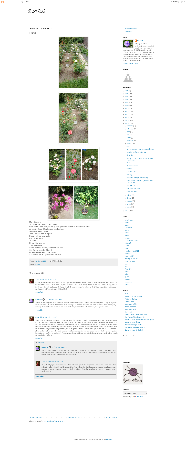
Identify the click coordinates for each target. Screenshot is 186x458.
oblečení (128, 243)
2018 (127, 111)
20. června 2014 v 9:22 (59, 347)
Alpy (128, 146)
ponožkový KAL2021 (132, 251)
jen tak (127, 230)
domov (127, 222)
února (129, 204)
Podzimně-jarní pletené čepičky (137, 178)
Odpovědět (39, 292)
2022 (127, 100)
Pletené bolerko (132, 191)
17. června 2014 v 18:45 (54, 299)
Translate (139, 397)
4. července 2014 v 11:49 (54, 362)
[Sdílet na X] (56, 261)
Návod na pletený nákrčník (134, 330)
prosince (130, 126)
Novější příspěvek (36, 417)
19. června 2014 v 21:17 (48, 317)
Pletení (127, 248)
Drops (127, 225)
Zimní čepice (129, 312)
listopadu (130, 129)
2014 (127, 123)
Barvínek (36, 12)
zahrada (37, 264)
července (130, 141)
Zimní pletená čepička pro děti (135, 317)
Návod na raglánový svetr (133, 296)
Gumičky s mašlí (132, 166)
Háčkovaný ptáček (131, 304)
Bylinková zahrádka (133, 188)
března (129, 201)
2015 (127, 120)
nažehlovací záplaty (131, 241)
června (129, 144)
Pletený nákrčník (130, 307)
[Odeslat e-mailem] (51, 261)
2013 (127, 211)
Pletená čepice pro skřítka (133, 325)
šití (126, 266)
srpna (129, 138)
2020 (127, 106)
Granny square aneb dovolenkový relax (140, 149)
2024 (127, 94)
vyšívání (127, 279)
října (128, 132)
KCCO (127, 233)
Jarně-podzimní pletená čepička (136, 314)
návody (127, 238)
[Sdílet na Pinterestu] (61, 261)
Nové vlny (130, 155)
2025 (127, 91)
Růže (128, 163)
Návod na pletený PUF (132, 322)
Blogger (109, 439)
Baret (126, 294)
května (129, 195)
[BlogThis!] (53, 261)
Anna (37, 279)
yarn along (128, 282)
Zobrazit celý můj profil (130, 64)
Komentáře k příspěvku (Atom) (54, 421)
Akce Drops (129, 220)
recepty (127, 264)
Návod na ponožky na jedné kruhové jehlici (139, 320)
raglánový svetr (130, 261)
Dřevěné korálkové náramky (136, 152)
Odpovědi (41, 343)
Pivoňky (129, 175)
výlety (127, 277)
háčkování (128, 228)
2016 (127, 117)
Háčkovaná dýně (130, 309)
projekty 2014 (129, 256)
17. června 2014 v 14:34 (48, 279)
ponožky (127, 253)
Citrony (129, 169)
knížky (127, 235)
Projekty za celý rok (131, 259)
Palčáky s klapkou (131, 299)
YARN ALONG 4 (132, 185)
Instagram (128, 31)
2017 (127, 114)
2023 (127, 97)
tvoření (127, 272)
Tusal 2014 (128, 269)
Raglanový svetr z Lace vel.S (134, 327)
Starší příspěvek (111, 417)
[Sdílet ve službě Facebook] (58, 261)
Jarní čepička (129, 301)
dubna (129, 198)
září (128, 135)
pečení (127, 246)
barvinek (38, 299)
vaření (127, 274)
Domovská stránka (74, 417)
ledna (129, 207)
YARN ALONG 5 (132, 172)
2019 (127, 108)
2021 (127, 102)
